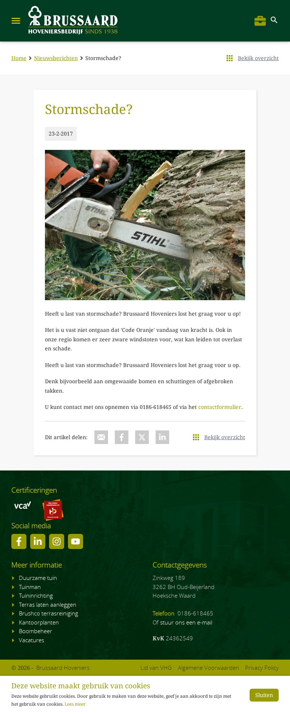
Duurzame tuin (38, 577)
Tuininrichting (36, 595)
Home (18, 58)
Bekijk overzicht (258, 58)
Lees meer (75, 704)
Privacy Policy (262, 667)
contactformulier (219, 407)
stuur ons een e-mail (186, 622)
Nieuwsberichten (56, 58)
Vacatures (31, 640)
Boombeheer (35, 631)
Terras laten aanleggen (47, 604)
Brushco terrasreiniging (48, 613)
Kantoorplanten (39, 622)
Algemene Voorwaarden (208, 667)
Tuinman (30, 587)
